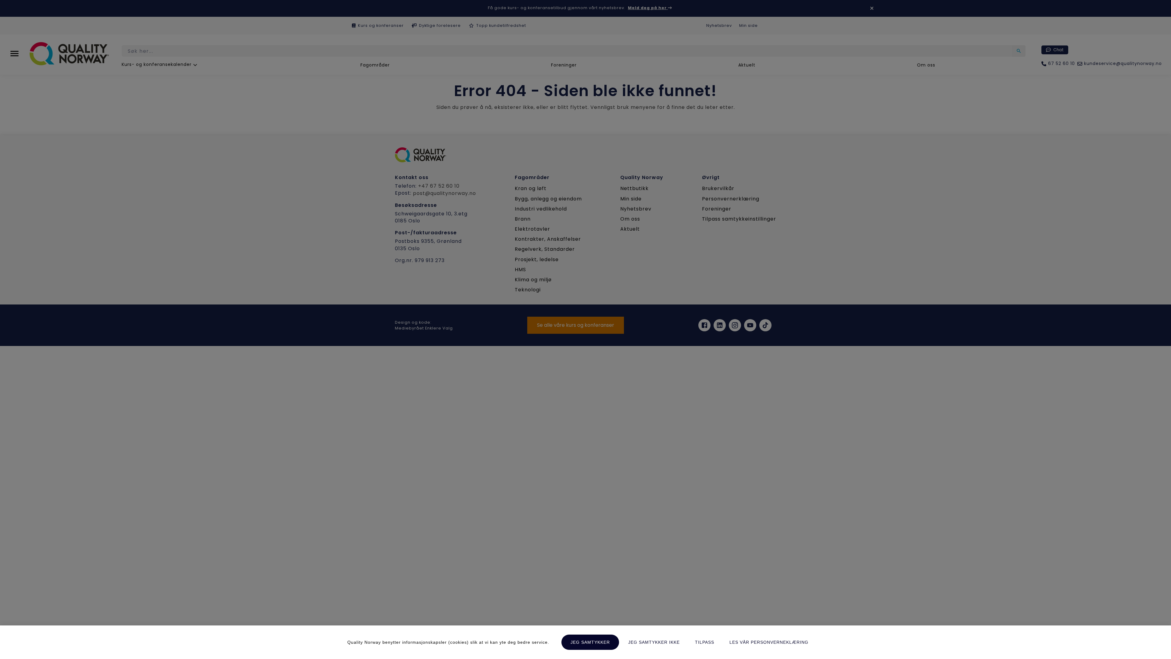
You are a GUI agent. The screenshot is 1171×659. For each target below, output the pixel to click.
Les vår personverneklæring (768, 642)
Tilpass (704, 642)
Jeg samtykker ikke (654, 642)
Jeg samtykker (590, 642)
